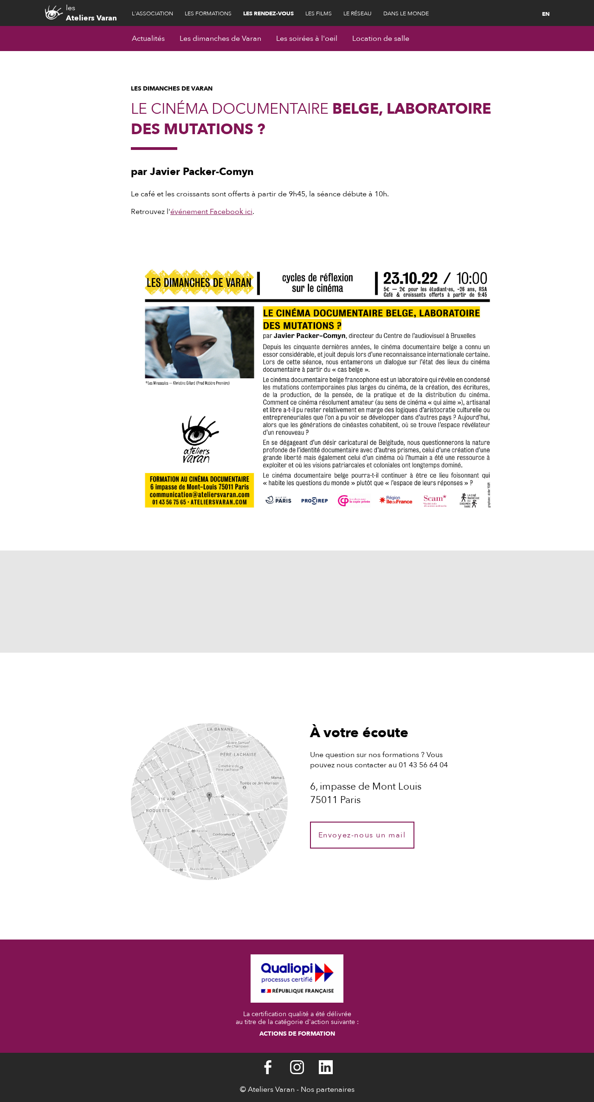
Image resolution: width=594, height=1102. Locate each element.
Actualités (148, 38)
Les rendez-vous (268, 13)
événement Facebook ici (211, 212)
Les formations (208, 13)
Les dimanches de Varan (220, 38)
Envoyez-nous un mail (362, 835)
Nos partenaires (328, 1089)
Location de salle (380, 38)
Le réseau (357, 13)
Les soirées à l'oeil (306, 38)
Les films (318, 13)
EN (545, 14)
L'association (152, 13)
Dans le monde (406, 13)
